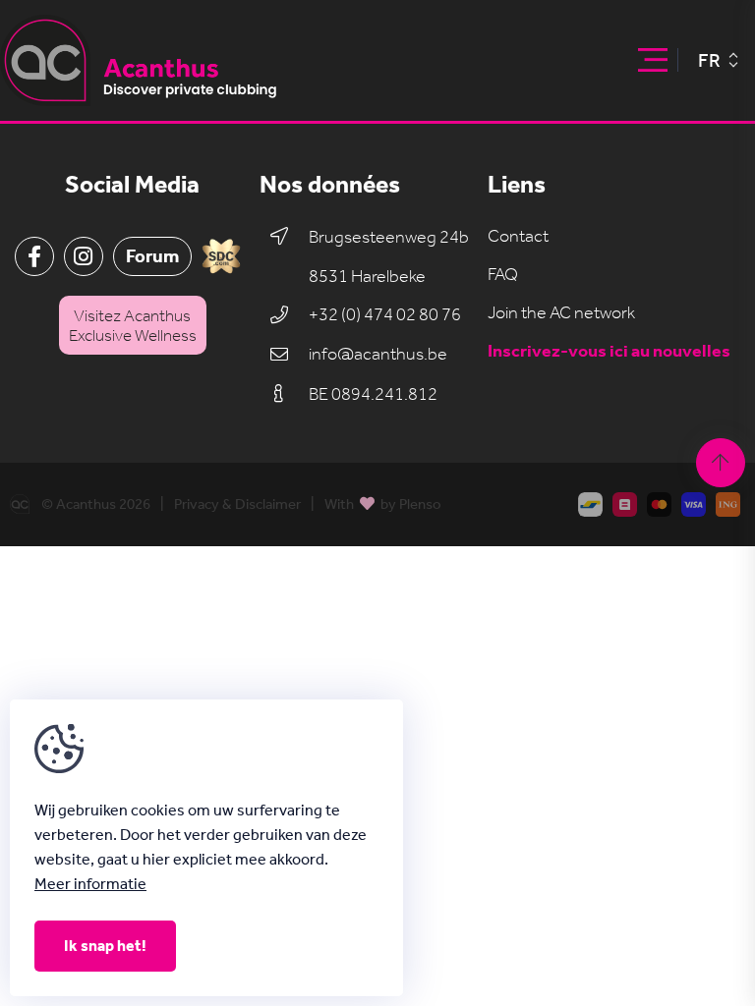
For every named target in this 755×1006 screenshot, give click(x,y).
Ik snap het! (105, 945)
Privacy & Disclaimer (237, 504)
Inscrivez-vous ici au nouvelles (609, 351)
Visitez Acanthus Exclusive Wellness (133, 325)
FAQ (503, 274)
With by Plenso (382, 504)
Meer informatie (90, 883)
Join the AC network (561, 313)
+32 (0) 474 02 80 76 (385, 315)
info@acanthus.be (378, 354)
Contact (518, 236)
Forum (152, 256)
